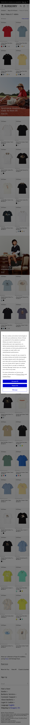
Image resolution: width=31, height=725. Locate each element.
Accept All (15, 381)
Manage (14, 390)
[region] (15, 362)
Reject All (15, 386)
